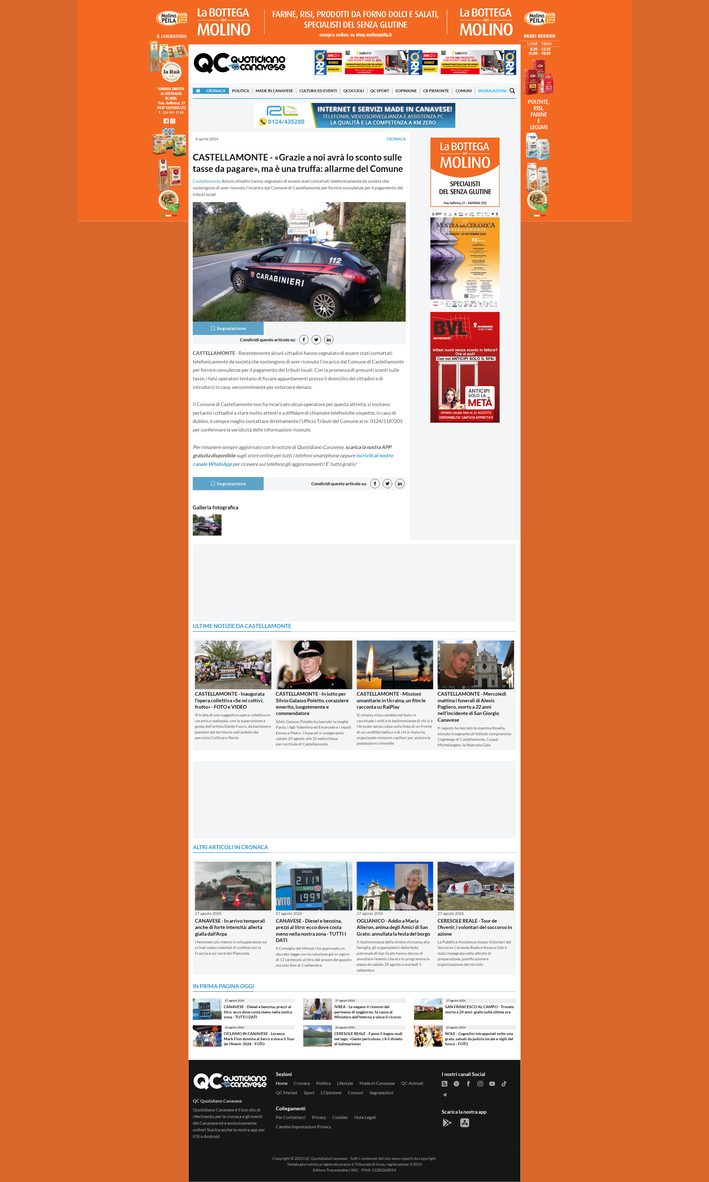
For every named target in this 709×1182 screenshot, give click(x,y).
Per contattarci (290, 1117)
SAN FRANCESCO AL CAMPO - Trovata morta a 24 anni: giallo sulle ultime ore (479, 1009)
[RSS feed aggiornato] (444, 1083)
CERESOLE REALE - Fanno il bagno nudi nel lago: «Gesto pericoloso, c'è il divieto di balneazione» (368, 1038)
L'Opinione (406, 90)
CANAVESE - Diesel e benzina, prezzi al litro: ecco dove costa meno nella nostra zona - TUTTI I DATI (311, 930)
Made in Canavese (274, 90)
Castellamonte (207, 181)
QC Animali (412, 1083)
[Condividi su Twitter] (316, 339)
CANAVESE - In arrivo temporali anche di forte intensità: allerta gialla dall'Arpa (230, 927)
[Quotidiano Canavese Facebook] (468, 1083)
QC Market (286, 1092)
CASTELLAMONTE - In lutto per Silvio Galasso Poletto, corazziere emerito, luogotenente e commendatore (312, 703)
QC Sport (379, 90)
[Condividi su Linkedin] (328, 339)
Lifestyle (345, 1083)
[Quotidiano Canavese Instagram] (480, 1083)
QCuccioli (353, 90)
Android (212, 1136)
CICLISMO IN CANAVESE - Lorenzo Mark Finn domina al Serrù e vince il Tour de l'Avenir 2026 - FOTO (259, 1038)
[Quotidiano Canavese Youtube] (492, 1083)
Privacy (319, 1117)
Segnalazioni (492, 90)
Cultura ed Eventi (318, 90)
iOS (196, 1136)
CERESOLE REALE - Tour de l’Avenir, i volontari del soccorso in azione (475, 927)
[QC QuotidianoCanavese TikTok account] (504, 1083)
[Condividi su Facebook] (304, 339)
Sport (309, 1092)
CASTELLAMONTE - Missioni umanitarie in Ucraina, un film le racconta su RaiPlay (391, 700)
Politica (240, 90)
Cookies (340, 1117)
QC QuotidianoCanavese (325, 1158)
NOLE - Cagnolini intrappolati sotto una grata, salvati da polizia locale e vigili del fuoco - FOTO (479, 1038)
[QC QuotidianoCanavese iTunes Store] (464, 1122)
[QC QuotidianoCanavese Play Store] (447, 1122)
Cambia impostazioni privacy (303, 1126)
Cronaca (215, 90)
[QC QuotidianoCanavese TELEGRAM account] (444, 1094)
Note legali (365, 1117)
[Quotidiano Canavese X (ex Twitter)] (456, 1083)
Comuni (464, 90)
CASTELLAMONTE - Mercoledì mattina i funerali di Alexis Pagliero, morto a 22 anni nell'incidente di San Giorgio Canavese (472, 707)
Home (281, 1083)
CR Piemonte (436, 90)
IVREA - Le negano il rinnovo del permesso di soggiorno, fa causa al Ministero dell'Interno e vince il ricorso (367, 1011)
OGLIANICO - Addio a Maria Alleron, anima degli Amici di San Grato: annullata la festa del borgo (393, 927)
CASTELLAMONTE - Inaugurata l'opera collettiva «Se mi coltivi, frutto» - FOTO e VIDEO (229, 700)
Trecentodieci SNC (343, 1170)
